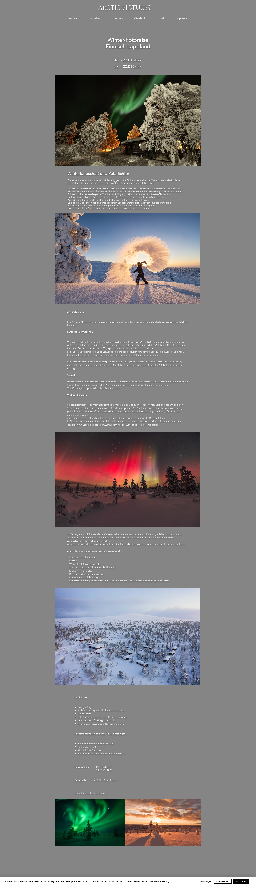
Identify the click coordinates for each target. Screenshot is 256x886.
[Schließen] (252, 881)
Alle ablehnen (222, 881)
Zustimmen (241, 881)
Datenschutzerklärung (159, 881)
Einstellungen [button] (205, 881)
